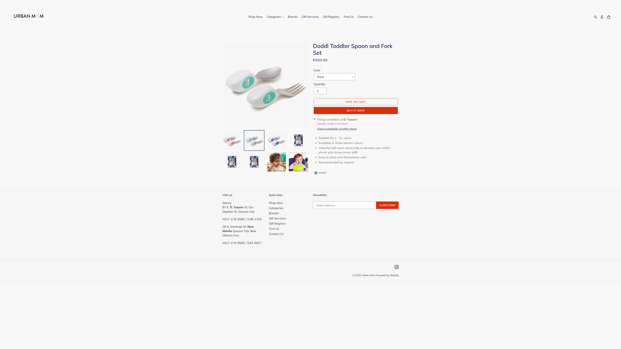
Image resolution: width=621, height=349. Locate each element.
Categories (276, 208)
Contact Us (276, 234)
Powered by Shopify (387, 275)
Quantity (319, 84)
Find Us (274, 229)
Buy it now (356, 110)
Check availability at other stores (337, 128)
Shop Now (276, 203)
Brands (274, 213)
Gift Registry (277, 223)
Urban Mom (368, 275)
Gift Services (277, 218)
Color (317, 70)
